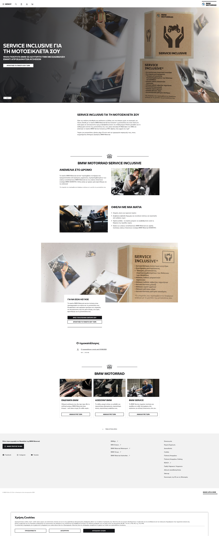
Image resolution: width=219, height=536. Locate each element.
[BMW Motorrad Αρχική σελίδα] (209, 4)
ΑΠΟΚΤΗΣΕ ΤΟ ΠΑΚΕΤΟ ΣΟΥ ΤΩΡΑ (84, 322)
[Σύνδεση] (27, 3)
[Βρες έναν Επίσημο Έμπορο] (21, 3)
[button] (7, 4)
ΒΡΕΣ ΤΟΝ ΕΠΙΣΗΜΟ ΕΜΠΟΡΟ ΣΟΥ (84, 318)
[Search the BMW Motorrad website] (16, 3)
